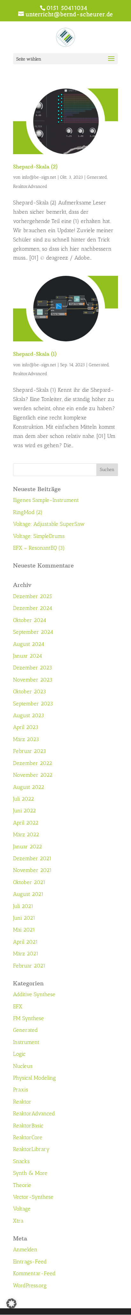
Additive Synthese (34, 994)
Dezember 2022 (32, 763)
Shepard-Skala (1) (35, 354)
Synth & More (30, 1173)
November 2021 (32, 870)
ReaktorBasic (28, 1125)
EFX (17, 1006)
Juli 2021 (23, 906)
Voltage (22, 1208)
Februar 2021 (29, 965)
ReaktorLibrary (31, 1149)
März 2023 (26, 739)
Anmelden (25, 1249)
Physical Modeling (34, 1078)
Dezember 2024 (32, 608)
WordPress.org (30, 1285)
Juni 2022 (24, 810)
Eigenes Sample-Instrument (46, 500)
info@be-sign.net (39, 177)
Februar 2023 (29, 751)
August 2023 (28, 715)
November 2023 (32, 679)
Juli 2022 (23, 799)
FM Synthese (28, 1018)
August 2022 (28, 787)
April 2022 (25, 822)
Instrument (26, 1042)
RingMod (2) (28, 512)
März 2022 (26, 834)
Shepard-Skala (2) (35, 166)
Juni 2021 (24, 918)
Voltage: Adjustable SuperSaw (49, 524)
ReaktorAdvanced (30, 186)
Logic (19, 1054)
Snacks (21, 1161)
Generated (97, 177)
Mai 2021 (24, 929)
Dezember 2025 (32, 596)
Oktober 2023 (29, 691)
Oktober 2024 (29, 620)
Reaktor (22, 1101)
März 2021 (25, 953)
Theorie (22, 1185)
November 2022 (32, 775)
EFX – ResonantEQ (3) (39, 548)
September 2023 (33, 703)
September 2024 (33, 632)
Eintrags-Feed (30, 1261)
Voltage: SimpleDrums (39, 536)
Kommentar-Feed (34, 1273)
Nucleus (22, 1066)
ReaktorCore (27, 1137)
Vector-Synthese (33, 1197)
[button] (11, 1303)
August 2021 (28, 894)
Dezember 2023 (32, 667)
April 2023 (25, 727)
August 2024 (28, 644)
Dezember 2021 (32, 858)
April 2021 (25, 942)
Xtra (18, 1221)
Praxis (20, 1089)
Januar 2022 (27, 846)
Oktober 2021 (29, 882)
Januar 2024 (27, 656)
